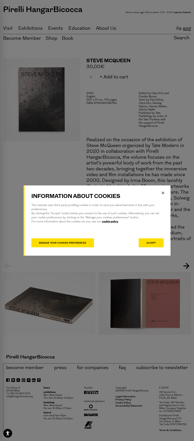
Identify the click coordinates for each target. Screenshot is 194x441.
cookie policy (110, 221)
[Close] (163, 193)
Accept (151, 242)
